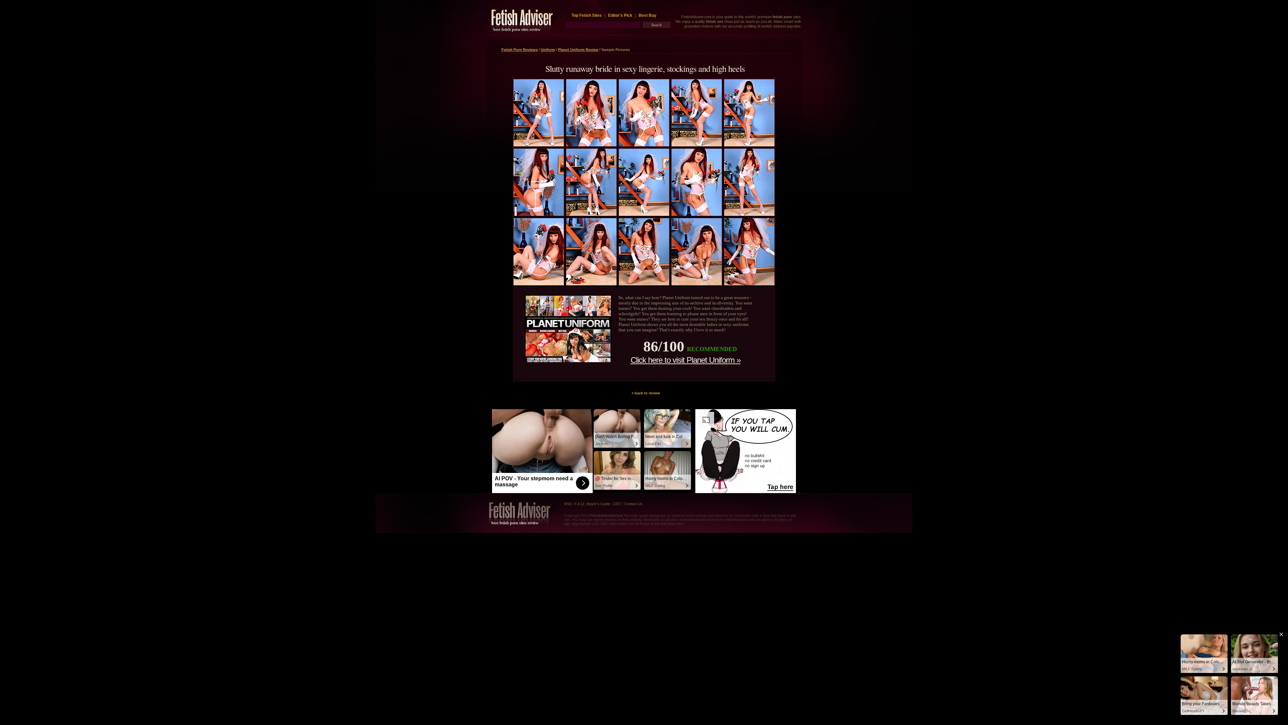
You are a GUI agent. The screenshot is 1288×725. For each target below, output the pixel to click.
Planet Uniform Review (578, 50)
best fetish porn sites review (517, 29)
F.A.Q (579, 504)
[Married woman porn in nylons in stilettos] (539, 214)
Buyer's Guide (598, 504)
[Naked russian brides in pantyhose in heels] (539, 145)
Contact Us (633, 504)
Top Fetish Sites (587, 15)
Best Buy (647, 15)
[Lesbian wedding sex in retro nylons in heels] (591, 214)
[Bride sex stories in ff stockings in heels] (539, 284)
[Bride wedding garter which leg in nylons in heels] (749, 214)
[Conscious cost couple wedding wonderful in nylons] (644, 214)
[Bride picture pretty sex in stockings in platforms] (749, 145)
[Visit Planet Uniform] (568, 360)
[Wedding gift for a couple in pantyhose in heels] (697, 145)
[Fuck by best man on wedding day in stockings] (644, 145)
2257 (617, 504)
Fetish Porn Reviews (519, 50)
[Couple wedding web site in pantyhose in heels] (697, 284)
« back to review (646, 393)
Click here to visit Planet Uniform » (686, 360)
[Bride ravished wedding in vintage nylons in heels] (591, 145)
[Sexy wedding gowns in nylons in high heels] (591, 284)
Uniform (548, 50)
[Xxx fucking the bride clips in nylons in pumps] (749, 284)
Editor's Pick (620, 15)
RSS (568, 504)
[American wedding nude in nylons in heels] (644, 284)
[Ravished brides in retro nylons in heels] (697, 214)
